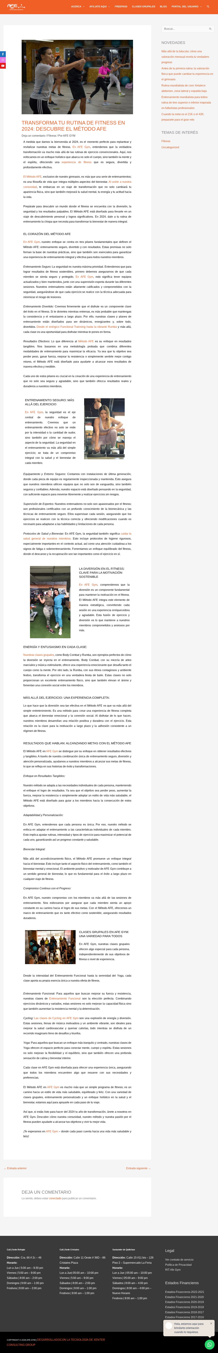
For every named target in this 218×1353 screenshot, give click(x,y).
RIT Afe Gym (173, 1269)
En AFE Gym (81, 147)
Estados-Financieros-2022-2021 (184, 1291)
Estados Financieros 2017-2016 (184, 1317)
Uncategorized (170, 147)
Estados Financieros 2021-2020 (184, 1297)
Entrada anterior (15, 1168)
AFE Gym (52, 751)
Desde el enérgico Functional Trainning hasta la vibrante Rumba (77, 326)
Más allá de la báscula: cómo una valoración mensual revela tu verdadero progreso (185, 57)
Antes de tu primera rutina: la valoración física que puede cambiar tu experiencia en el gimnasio (187, 74)
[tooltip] (3, 54)
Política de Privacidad (178, 1264)
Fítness (51, 135)
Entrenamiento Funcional (65, 998)
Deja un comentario (33, 135)
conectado (55, 1198)
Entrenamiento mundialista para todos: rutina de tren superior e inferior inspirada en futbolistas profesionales (186, 102)
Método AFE (86, 341)
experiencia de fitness (76, 162)
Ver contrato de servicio (179, 1259)
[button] (208, 6)
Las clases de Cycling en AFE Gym (56, 1018)
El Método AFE (32, 176)
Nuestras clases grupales (38, 654)
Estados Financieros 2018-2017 (184, 1312)
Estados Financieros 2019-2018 (184, 1307)
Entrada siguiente (138, 1168)
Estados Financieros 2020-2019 (184, 1302)
